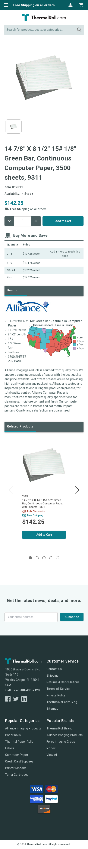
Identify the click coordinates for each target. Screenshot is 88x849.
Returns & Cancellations (63, 682)
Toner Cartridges (16, 774)
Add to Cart (44, 534)
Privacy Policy (56, 695)
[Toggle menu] (5, 5)
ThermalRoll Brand (59, 728)
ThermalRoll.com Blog (62, 702)
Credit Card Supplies (19, 761)
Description (15, 290)
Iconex (51, 748)
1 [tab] (30, 557)
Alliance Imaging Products (23, 728)
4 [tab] (50, 557)
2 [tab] (37, 557)
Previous (11, 489)
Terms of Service (58, 688)
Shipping (53, 675)
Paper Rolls (13, 735)
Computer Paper (16, 755)
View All (52, 755)
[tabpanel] (44, 493)
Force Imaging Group (61, 741)
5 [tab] (57, 557)
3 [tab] (43, 557)
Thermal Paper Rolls (19, 741)
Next (77, 489)
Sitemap (52, 708)
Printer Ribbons (15, 768)
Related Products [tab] (20, 426)
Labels (9, 748)
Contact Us (54, 669)
